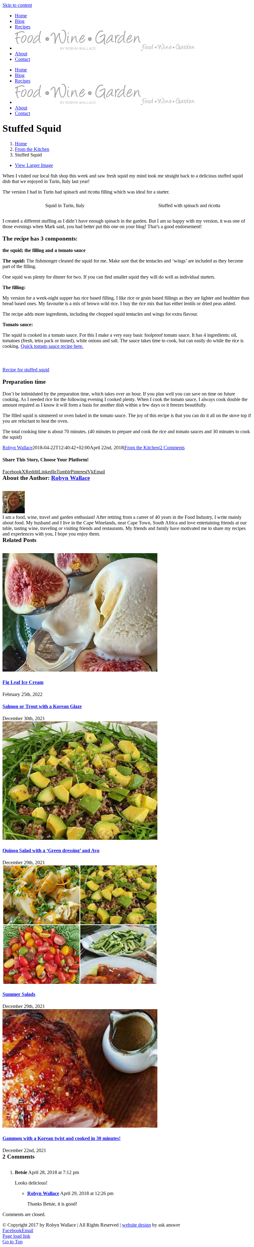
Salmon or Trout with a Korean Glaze (42, 706)
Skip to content (17, 5)
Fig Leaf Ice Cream (22, 682)
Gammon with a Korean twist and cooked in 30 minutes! (61, 1138)
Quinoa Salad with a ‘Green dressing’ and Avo (50, 850)
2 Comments (172, 447)
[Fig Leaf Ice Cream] (79, 670)
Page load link (16, 1236)
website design (136, 1225)
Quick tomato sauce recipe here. (52, 346)
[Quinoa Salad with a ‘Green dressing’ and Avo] (79, 838)
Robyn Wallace (17, 447)
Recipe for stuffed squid (25, 369)
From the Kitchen (142, 447)
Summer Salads (18, 994)
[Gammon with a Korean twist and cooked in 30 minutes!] (79, 1126)
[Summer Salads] (79, 982)
